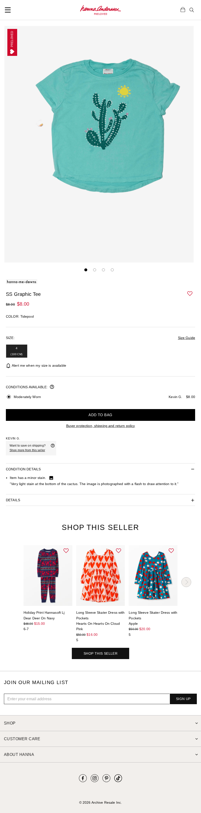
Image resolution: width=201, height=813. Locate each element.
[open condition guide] (52, 387)
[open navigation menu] (8, 10)
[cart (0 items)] (182, 9)
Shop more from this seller (27, 450)
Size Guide (186, 338)
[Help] (52, 448)
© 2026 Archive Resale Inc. (100, 802)
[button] (190, 294)
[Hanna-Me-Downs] (100, 10)
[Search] (191, 10)
